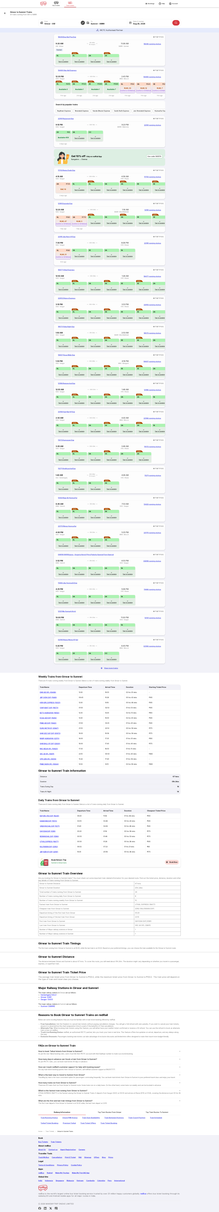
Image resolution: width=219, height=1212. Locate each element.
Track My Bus (43, 1157)
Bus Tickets (43, 1142)
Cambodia (90, 1181)
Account (175, 3)
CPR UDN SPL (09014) (48, 759)
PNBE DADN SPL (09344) (49, 764)
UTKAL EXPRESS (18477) (49, 841)
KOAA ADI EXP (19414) (48, 718)
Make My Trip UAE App (80, 1173)
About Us (42, 1150)
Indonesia (49, 1181)
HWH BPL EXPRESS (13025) (50, 703)
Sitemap (87, 1157)
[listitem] (59, 50)
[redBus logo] (43, 3)
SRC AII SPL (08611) (47, 754)
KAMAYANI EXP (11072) (48, 821)
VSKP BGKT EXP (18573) (49, 708)
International (119, 1181)
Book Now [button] (173, 862)
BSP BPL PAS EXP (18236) (49, 816)
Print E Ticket (70, 1157)
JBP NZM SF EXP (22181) (49, 852)
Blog (104, 1157)
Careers (82, 1150)
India (40, 1181)
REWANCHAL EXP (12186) (49, 836)
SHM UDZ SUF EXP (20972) (50, 733)
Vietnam (80, 1181)
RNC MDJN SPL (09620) (49, 749)
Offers (96, 1157)
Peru (109, 1181)
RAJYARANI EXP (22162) (49, 847)
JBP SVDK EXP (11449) (48, 697)
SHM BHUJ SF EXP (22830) (50, 744)
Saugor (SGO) (47, 999)
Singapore (60, 1181)
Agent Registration (68, 1150)
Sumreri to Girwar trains (59, 863)
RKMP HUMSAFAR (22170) (49, 738)
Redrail (50, 1173)
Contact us (53, 1150)
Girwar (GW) (46, 997)
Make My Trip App (62, 1173)
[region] (109, 50)
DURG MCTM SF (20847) (49, 728)
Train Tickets (56, 1142)
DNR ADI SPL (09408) (48, 692)
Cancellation (57, 1157)
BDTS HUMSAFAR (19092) (49, 713)
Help (163, 3)
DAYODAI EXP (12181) (48, 831)
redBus (41, 1173)
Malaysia (70, 1181)
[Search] (176, 23)
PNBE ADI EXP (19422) (48, 723)
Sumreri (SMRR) (48, 1006)
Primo (110, 1157)
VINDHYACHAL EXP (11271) (50, 826)
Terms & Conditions (46, 1165)
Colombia (101, 1181)
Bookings (151, 3)
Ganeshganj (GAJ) (48, 995)
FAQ (79, 1157)
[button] (83, 23)
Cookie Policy (76, 1165)
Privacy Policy (62, 1165)
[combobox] (60, 22)
